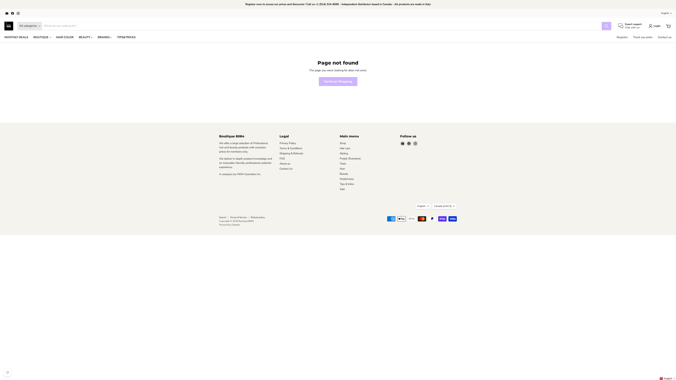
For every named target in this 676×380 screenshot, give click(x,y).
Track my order (643, 37)
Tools (343, 163)
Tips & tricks (347, 184)
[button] (667, 378)
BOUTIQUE (41, 37)
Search (222, 217)
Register (622, 37)
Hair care (345, 148)
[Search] (606, 26)
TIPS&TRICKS (126, 37)
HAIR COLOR (65, 37)
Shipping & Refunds (291, 153)
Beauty (344, 174)
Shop (343, 143)
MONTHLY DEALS (16, 37)
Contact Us (286, 168)
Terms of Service (238, 217)
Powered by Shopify (229, 224)
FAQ (282, 158)
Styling (344, 153)
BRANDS (104, 37)
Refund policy (258, 217)
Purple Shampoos (350, 158)
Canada (443, 206)
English (665, 13)
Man (342, 168)
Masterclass (347, 179)
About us (285, 163)
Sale (342, 189)
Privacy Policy (288, 143)
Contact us (665, 37)
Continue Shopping (338, 81)
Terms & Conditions (291, 148)
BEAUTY (85, 37)
